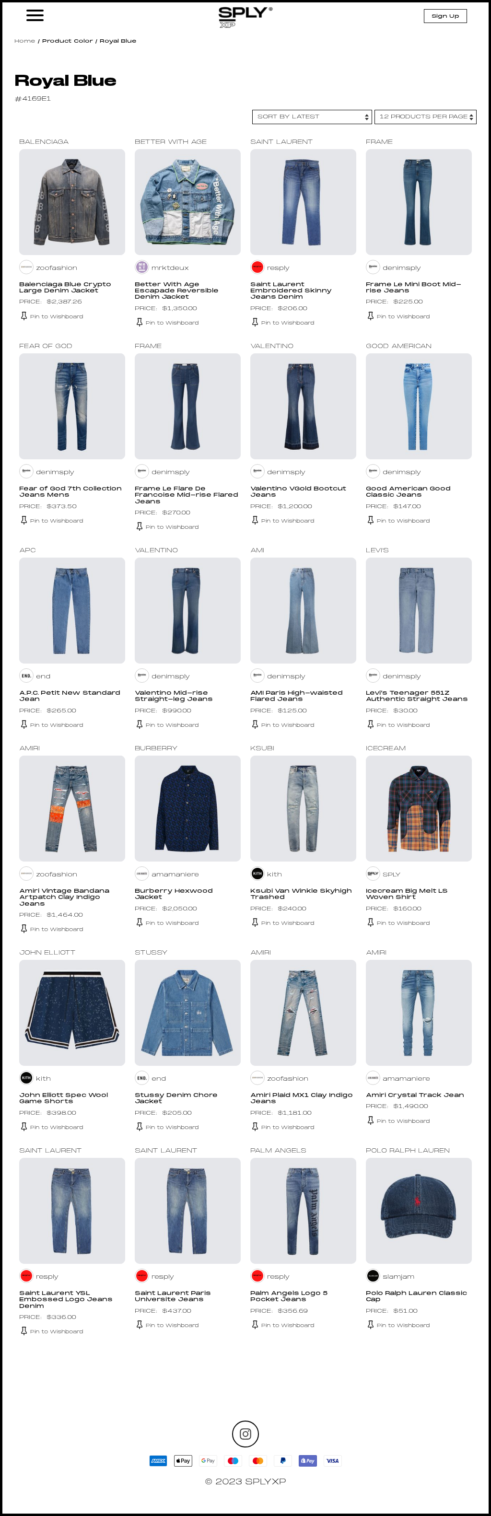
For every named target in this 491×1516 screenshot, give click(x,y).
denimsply (402, 268)
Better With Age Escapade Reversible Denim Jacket (177, 291)
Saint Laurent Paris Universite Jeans (173, 1297)
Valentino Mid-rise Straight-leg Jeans (174, 696)
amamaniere (175, 875)
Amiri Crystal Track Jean (415, 1095)
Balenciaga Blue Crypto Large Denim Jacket (65, 288)
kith (274, 875)
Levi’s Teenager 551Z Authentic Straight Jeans (417, 696)
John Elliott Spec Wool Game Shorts (63, 1099)
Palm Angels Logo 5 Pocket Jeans (288, 1297)
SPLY (392, 875)
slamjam (398, 1277)
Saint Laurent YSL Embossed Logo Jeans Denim (66, 1300)
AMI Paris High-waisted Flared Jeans (296, 696)
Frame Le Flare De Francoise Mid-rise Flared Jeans (186, 495)
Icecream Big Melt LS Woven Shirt (407, 894)
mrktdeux (170, 268)
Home (24, 41)
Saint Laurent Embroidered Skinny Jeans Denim (291, 291)
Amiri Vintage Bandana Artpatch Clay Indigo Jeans (64, 897)
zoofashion (56, 268)
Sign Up (445, 16)
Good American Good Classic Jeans (408, 492)
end (43, 677)
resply (278, 268)
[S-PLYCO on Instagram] (245, 1434)
